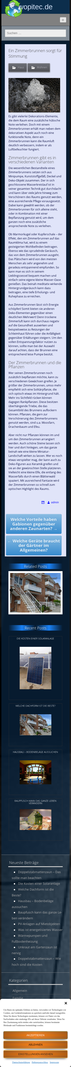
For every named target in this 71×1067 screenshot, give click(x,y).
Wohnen (42, 67)
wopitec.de (35, 7)
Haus (21, 67)
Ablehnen (36, 1044)
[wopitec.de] (13, 9)
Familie (18, 998)
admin (55, 502)
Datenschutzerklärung (21, 1062)
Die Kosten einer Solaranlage (39, 883)
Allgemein (20, 991)
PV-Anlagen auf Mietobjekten (39, 924)
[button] (66, 1003)
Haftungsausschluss (40, 1062)
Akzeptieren (35, 1035)
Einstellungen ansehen (35, 1054)
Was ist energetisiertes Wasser (40, 930)
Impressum (54, 1062)
